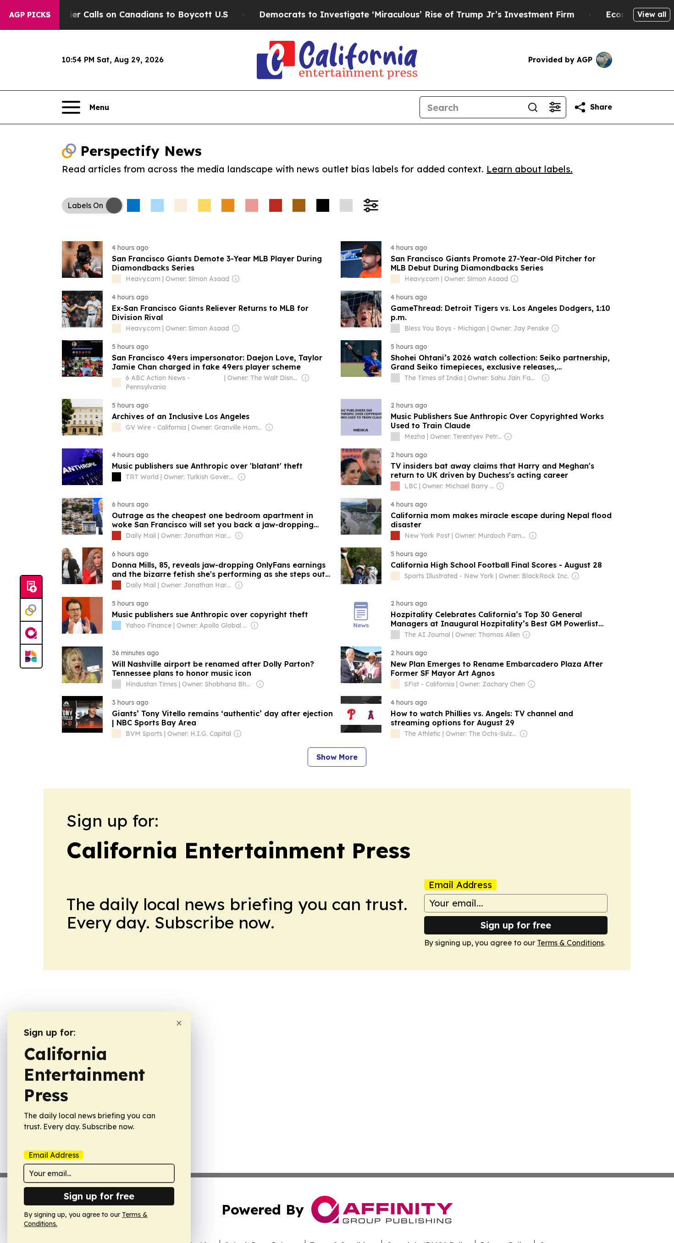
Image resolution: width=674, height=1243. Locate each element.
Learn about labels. (529, 169)
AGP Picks (29, 14)
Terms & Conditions (570, 942)
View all (651, 14)
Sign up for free (516, 925)
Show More (337, 757)
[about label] (116, 278)
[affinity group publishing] (31, 633)
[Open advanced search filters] (555, 107)
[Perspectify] (31, 610)
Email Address (460, 884)
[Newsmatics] (31, 656)
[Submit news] (31, 587)
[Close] (179, 1023)
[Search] (533, 107)
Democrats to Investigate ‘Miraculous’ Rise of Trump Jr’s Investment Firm (417, 14)
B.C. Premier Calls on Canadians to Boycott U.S (129, 14)
